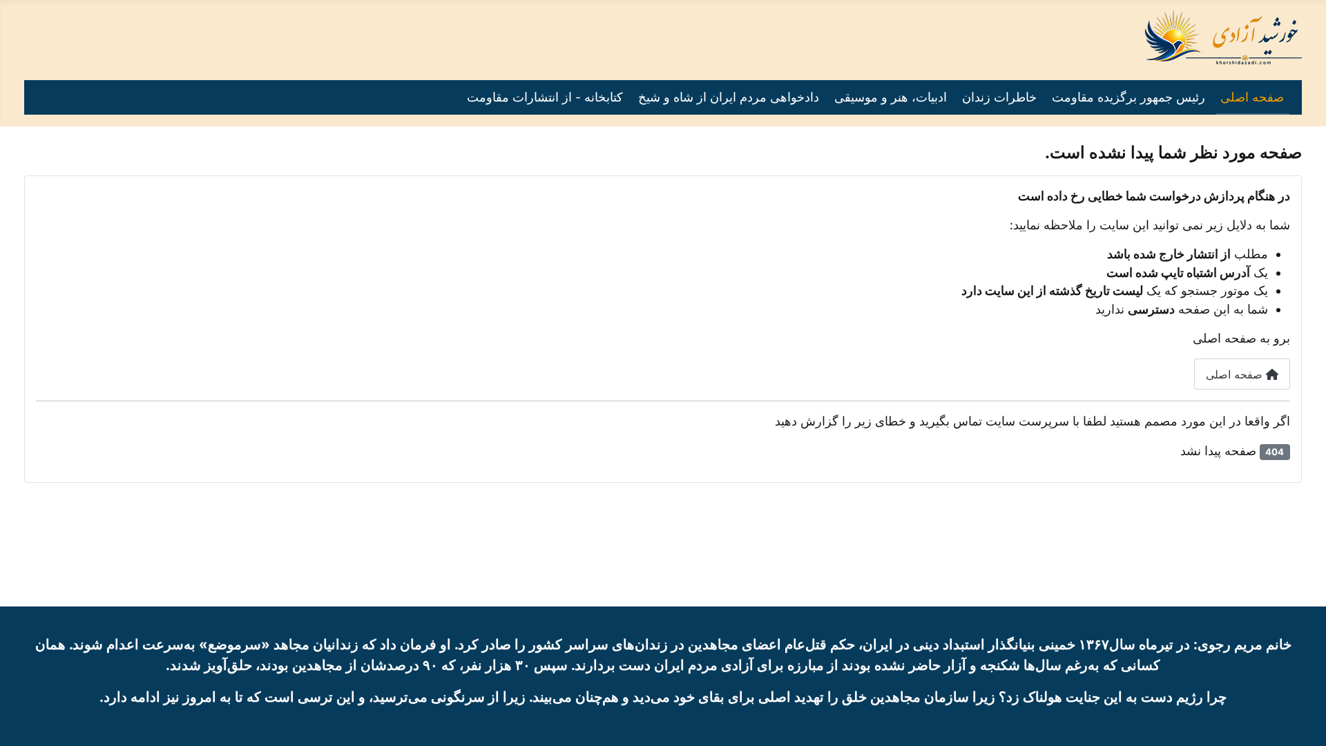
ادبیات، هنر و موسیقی (890, 97)
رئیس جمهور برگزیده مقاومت (1128, 97)
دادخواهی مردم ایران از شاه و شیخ (728, 97)
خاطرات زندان (999, 97)
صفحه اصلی (1252, 97)
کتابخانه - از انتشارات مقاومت (545, 97)
